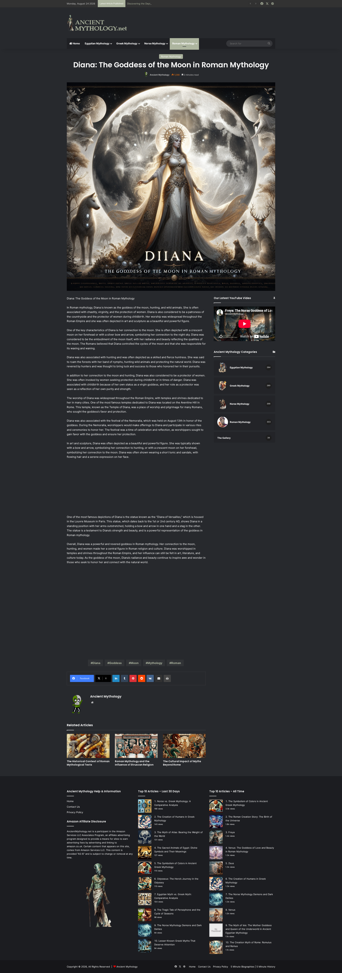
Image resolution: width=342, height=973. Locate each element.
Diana (96, 663)
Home (76, 43)
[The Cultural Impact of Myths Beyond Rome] (184, 746)
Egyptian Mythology (97, 43)
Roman (176, 663)
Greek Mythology (126, 43)
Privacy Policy (75, 812)
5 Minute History (265, 966)
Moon (135, 663)
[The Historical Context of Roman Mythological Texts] (88, 746)
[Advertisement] (206, 19)
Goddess (115, 663)
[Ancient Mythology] (100, 23)
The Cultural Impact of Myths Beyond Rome (182, 763)
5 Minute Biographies (242, 966)
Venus (231, 909)
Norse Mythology (154, 43)
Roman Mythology (183, 43)
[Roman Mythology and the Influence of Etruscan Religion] (136, 746)
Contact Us (73, 806)
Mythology (154, 663)
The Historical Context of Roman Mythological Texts (88, 763)
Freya (231, 832)
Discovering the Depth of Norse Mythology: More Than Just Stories (165, 3)
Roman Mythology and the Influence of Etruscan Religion (134, 763)
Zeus (231, 863)
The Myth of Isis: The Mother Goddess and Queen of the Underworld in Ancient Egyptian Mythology (249, 929)
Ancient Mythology (159, 74)
